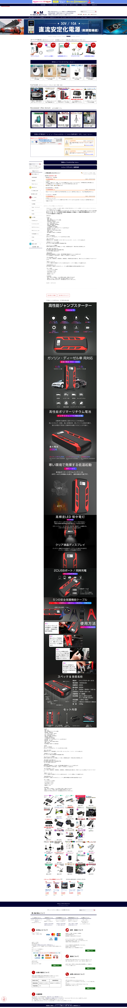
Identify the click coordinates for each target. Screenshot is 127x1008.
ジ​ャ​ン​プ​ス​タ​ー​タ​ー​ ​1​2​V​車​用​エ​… (56, 890)
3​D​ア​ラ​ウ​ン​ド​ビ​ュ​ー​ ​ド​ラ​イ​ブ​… (64, 890)
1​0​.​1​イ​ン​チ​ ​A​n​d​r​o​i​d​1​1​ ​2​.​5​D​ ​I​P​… (72, 890)
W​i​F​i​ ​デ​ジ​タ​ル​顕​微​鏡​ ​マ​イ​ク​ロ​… (80, 890)
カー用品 (52, 205)
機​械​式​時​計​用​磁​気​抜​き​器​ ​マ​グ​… (48, 890)
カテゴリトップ (47, 205)
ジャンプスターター (59, 205)
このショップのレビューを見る (90, 174)
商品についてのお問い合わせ (53, 300)
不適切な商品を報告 (65, 300)
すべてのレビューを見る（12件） (89, 172)
